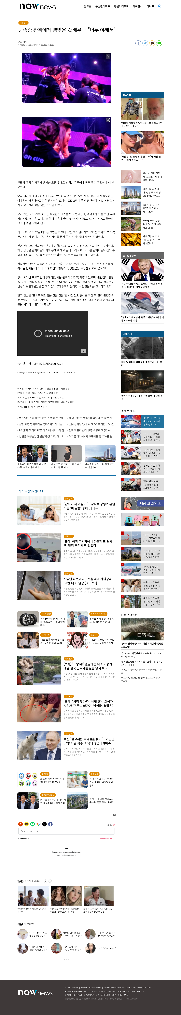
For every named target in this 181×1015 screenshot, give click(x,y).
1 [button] (64, 959)
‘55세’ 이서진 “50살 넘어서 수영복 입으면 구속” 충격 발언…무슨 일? (31, 910)
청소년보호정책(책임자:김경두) (114, 987)
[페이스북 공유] (138, 45)
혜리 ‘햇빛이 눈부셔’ (107, 948)
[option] (31, 900)
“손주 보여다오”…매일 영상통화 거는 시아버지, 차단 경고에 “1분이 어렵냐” (63, 910)
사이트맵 (147, 987)
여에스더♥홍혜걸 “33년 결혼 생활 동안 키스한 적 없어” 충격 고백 (38, 935)
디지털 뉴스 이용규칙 (134, 987)
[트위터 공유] (145, 45)
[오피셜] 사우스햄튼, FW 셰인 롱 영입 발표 (37, 393)
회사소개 (75, 987)
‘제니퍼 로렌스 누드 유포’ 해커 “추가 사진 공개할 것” (42, 397)
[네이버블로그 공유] (159, 45)
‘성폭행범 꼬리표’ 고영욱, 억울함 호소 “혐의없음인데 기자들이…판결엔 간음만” (96, 911)
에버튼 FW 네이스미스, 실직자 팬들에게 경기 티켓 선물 (43, 388)
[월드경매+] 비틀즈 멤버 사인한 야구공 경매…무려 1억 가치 (45, 402)
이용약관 (84, 987)
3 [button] (68, 959)
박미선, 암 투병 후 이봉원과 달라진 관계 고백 (38, 949)
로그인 (67, 987)
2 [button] (66, 959)
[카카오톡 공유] (152, 45)
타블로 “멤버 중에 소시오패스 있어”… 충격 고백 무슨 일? (72, 935)
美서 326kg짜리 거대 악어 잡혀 (32, 406)
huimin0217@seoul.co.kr (47, 363)
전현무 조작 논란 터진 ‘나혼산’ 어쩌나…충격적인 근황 (72, 949)
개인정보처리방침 (95, 987)
